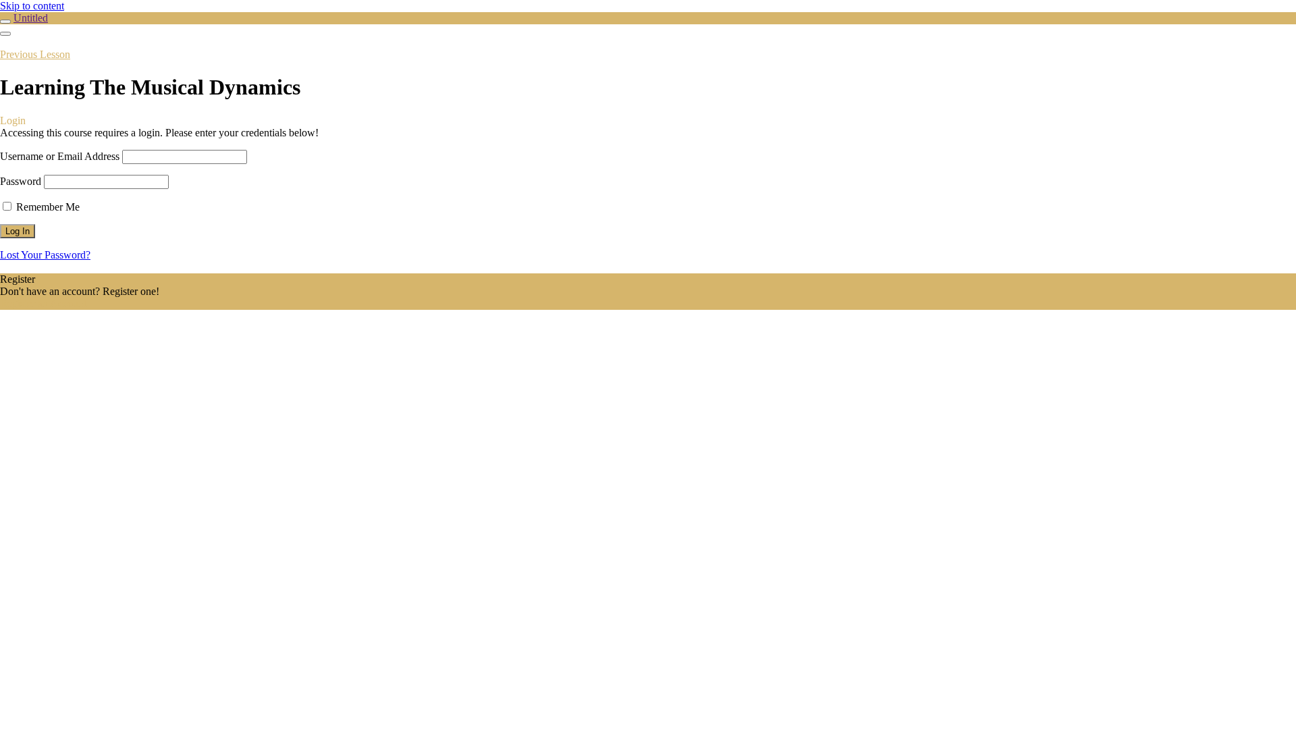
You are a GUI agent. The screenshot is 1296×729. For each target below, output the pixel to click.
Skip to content (32, 5)
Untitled (31, 18)
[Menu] (5, 34)
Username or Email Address (59, 156)
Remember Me (47, 207)
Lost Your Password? (45, 255)
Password (20, 181)
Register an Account (43, 303)
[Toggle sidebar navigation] (5, 22)
